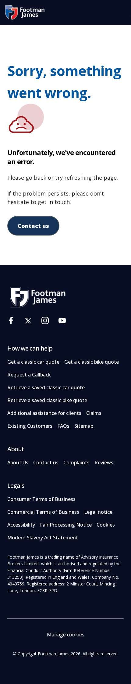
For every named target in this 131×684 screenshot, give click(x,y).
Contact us (33, 225)
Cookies (106, 524)
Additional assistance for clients (44, 413)
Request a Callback (29, 374)
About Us (17, 462)
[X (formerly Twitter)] (28, 320)
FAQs (63, 426)
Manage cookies (65, 634)
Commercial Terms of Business (43, 512)
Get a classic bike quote (91, 361)
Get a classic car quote (33, 361)
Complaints (76, 462)
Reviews (103, 462)
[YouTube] (62, 320)
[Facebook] (11, 320)
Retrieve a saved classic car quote (46, 387)
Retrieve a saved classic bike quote (47, 400)
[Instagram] (45, 320)
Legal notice (98, 512)
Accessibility (21, 524)
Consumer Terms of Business (41, 499)
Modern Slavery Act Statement (42, 537)
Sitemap (83, 426)
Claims (93, 413)
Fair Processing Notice (66, 524)
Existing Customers (29, 426)
